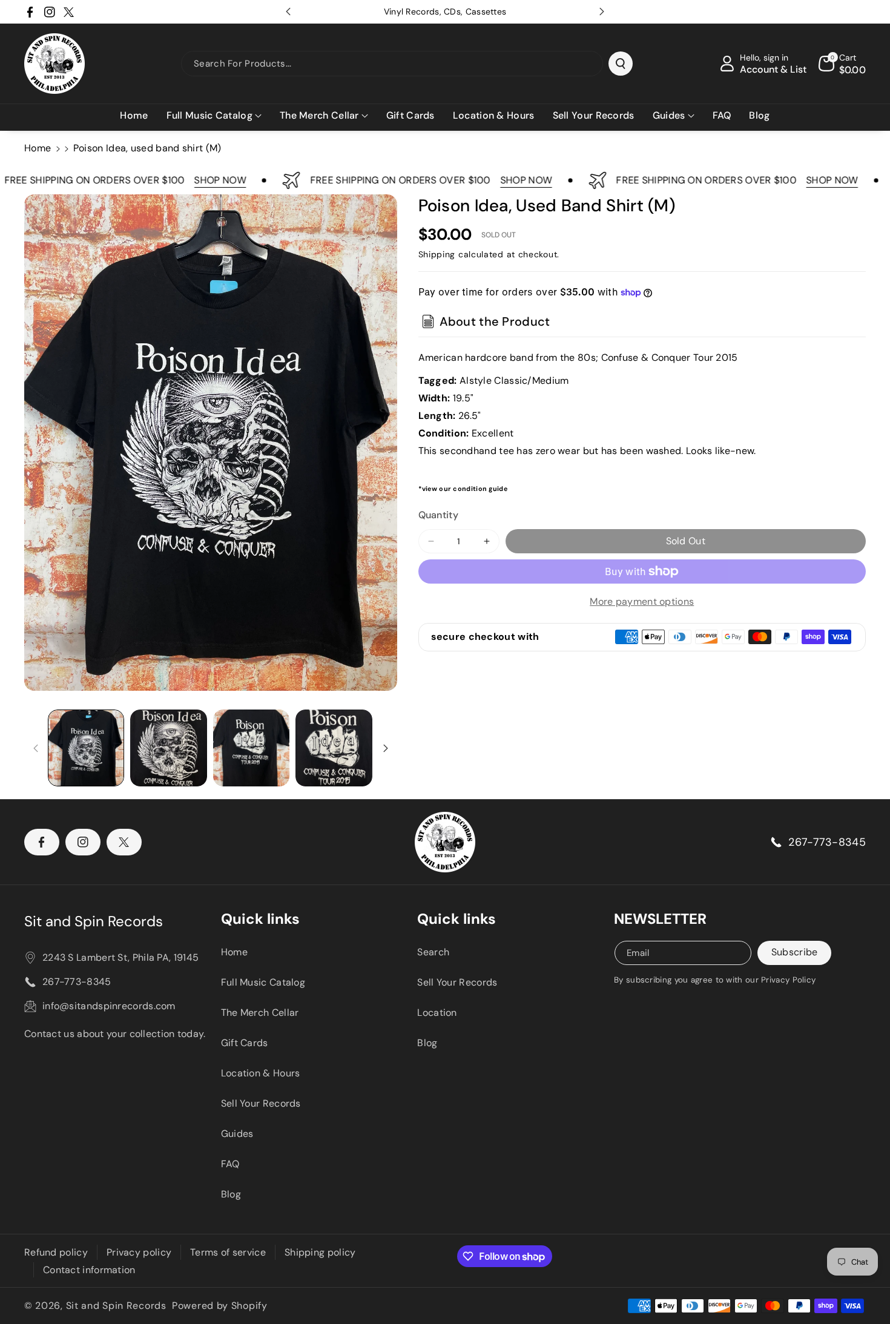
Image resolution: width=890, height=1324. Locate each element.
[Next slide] (602, 11)
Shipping (437, 254)
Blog (231, 1194)
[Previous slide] (288, 11)
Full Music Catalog (263, 982)
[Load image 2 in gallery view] (168, 748)
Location (437, 1012)
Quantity (438, 515)
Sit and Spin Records (93, 921)
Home (37, 148)
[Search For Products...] (620, 63)
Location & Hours (260, 1073)
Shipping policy (320, 1252)
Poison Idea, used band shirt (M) (147, 148)
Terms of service (228, 1252)
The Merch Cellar (260, 1012)
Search (433, 952)
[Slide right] (385, 748)
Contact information (89, 1269)
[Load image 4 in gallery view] (333, 748)
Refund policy (56, 1252)
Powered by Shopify (220, 1305)
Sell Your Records (261, 1103)
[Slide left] (35, 748)
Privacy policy (139, 1252)
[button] (214, 116)
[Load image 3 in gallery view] (251, 748)
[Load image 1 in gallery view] (86, 748)
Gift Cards (244, 1042)
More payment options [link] (642, 601)
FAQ (230, 1164)
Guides (237, 1133)
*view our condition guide (463, 488)
